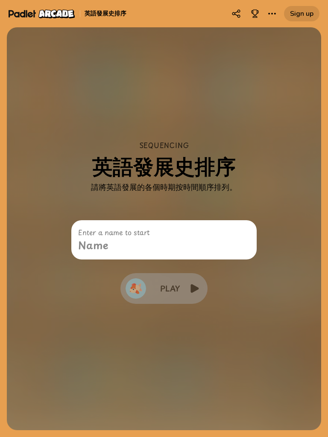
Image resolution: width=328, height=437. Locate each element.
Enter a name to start (113, 232)
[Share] (236, 13)
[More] (272, 13)
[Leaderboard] (255, 13)
